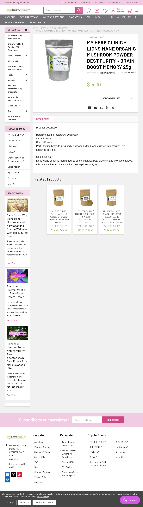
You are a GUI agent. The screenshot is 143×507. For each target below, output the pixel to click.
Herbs (10, 75)
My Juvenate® (14, 172)
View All (11, 183)
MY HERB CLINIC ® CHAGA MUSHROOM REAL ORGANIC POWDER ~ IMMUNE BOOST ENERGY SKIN (112, 217)
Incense (11, 80)
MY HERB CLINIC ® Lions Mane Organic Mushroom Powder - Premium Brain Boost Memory (59, 217)
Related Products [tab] (47, 179)
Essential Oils (14, 55)
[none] (59, 60)
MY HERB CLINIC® (16, 134)
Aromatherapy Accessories (15, 37)
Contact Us (75, 17)
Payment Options (29, 17)
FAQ (88, 17)
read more (12, 263)
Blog (98, 17)
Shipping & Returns (53, 17)
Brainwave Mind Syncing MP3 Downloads (15, 47)
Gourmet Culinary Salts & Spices (16, 68)
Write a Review (129, 72)
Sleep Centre (14, 105)
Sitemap (38, 482)
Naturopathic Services (14, 118)
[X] (117, 17)
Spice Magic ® (14, 166)
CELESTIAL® (14, 140)
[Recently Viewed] (89, 11)
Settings (9, 502)
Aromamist (13, 178)
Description (42, 119)
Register (120, 11)
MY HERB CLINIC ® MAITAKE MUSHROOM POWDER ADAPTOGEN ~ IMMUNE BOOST (85, 217)
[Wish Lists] (106, 11)
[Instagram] (129, 17)
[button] (111, 98)
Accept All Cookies (44, 502)
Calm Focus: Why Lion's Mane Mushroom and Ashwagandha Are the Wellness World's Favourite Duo (17, 225)
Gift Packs (13, 61)
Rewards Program (14, 22)
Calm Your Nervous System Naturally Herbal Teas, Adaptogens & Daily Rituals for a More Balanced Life (17, 356)
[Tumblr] (135, 17)
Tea (9, 111)
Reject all (24, 502)
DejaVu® (11, 152)
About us (10, 17)
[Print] (101, 107)
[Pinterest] (123, 17)
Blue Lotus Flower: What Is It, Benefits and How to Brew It (16, 291)
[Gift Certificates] (97, 11)
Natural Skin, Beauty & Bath (15, 99)
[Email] (95, 107)
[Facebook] (112, 17)
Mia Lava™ (12, 146)
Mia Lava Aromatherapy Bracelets (15, 88)
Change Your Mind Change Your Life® (16, 159)
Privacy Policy (37, 22)
